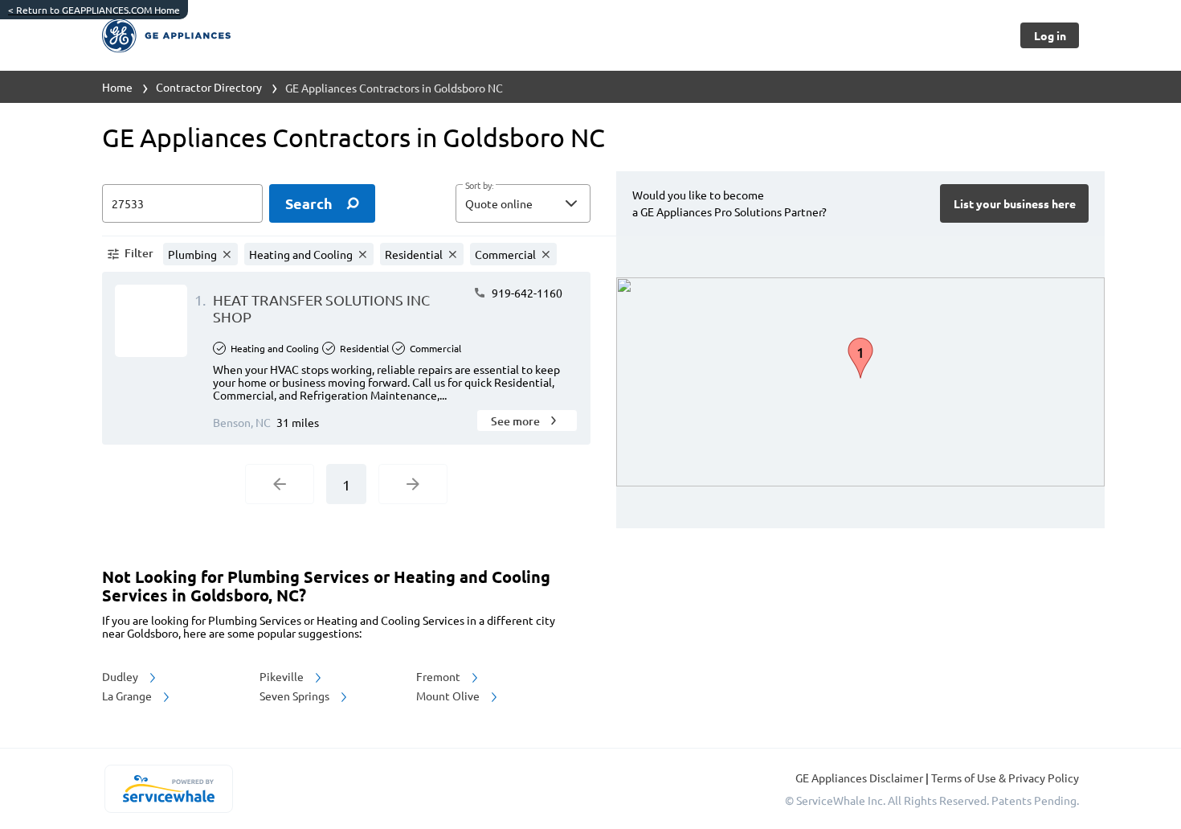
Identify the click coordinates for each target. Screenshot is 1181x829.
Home (117, 87)
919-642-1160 (525, 292)
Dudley (121, 676)
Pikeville (282, 676)
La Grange (128, 695)
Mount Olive (449, 695)
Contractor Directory (209, 87)
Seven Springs (295, 695)
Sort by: (479, 185)
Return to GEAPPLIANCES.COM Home (94, 9)
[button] (523, 203)
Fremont (439, 676)
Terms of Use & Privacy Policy (1005, 777)
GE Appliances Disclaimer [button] (860, 777)
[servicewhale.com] (168, 789)
